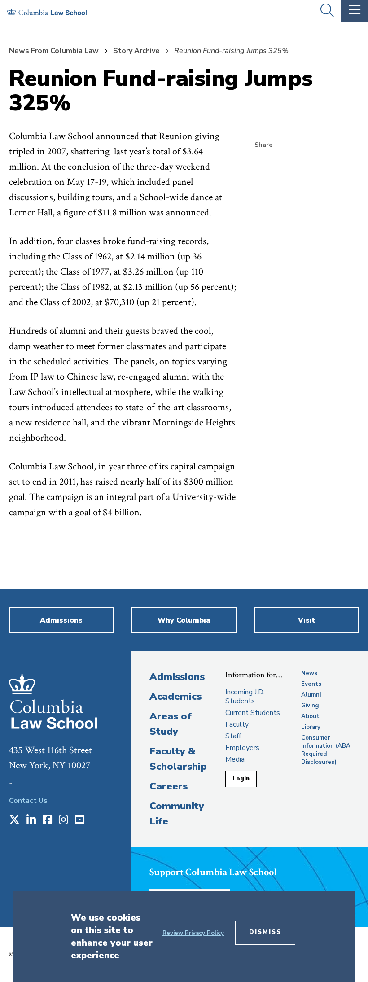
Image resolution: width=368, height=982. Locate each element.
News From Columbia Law (54, 51)
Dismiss (265, 932)
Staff (233, 736)
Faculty (237, 724)
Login (241, 779)
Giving (310, 705)
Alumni (311, 695)
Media (235, 759)
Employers (242, 748)
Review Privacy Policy (193, 933)
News (309, 673)
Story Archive (136, 51)
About (310, 716)
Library (310, 727)
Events (311, 684)
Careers (168, 786)
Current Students (252, 713)
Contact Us (28, 801)
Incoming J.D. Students (244, 696)
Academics (175, 696)
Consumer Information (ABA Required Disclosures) (325, 750)
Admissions (177, 677)
